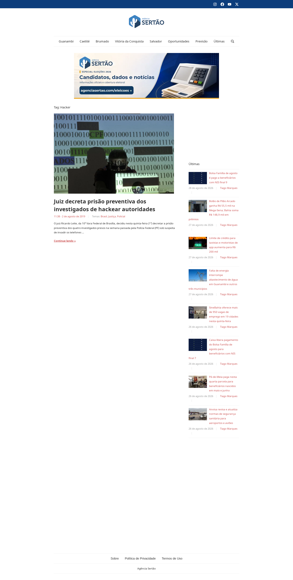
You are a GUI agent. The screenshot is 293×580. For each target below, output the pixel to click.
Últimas (219, 41)
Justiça (112, 216)
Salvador (156, 41)
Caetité (85, 41)
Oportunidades (178, 41)
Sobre (115, 558)
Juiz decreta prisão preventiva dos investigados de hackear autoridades (104, 205)
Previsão (201, 41)
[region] (214, 129)
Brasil (104, 216)
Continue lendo (64, 241)
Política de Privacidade (140, 558)
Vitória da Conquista (129, 41)
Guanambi (66, 41)
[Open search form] (232, 41)
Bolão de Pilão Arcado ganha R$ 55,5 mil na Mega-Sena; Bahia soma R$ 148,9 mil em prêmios (214, 210)
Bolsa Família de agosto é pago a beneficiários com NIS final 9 (223, 177)
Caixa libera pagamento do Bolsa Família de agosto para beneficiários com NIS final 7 (213, 349)
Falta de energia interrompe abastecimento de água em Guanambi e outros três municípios (213, 279)
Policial (121, 216)
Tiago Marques (228, 188)
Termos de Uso (172, 558)
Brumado (102, 41)
